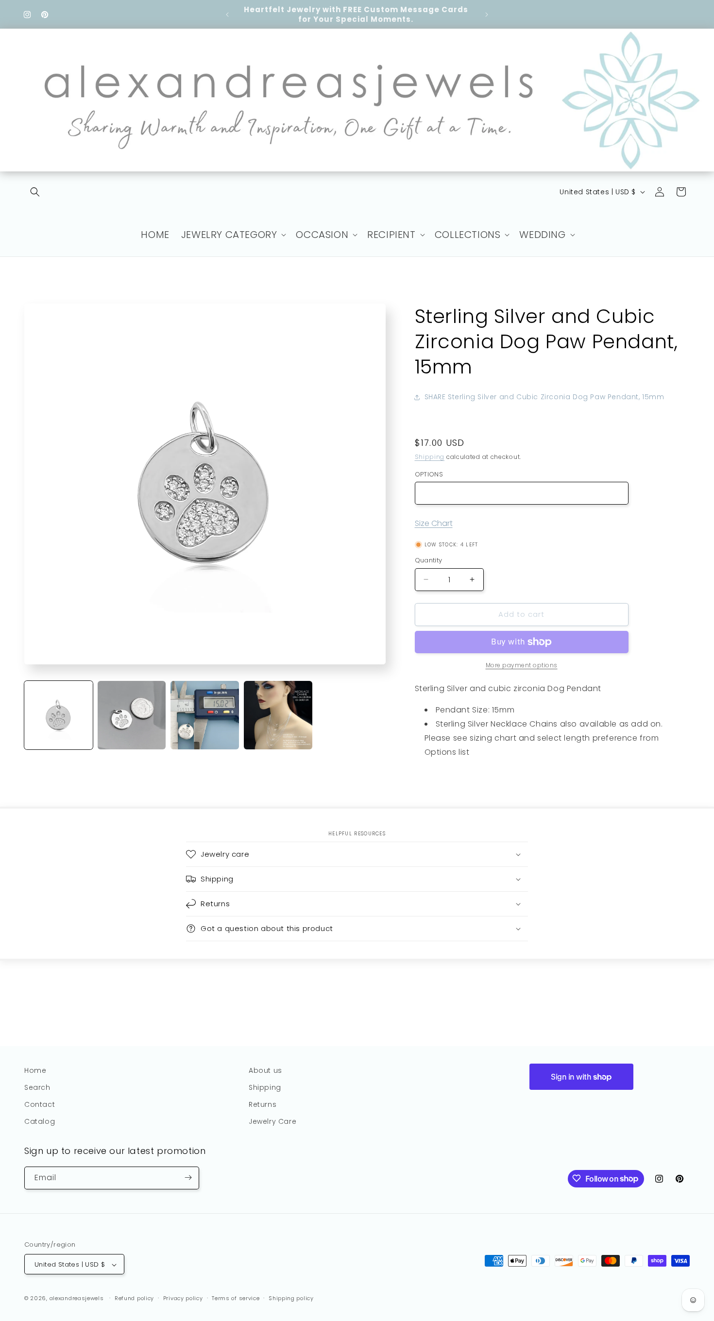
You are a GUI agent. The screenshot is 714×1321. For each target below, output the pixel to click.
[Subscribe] (188, 1177)
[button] (35, 192)
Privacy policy (183, 1298)
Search (37, 1087)
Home (35, 1070)
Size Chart (434, 523)
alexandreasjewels (77, 1299)
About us (265, 1070)
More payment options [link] (522, 665)
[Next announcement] (486, 14)
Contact (39, 1104)
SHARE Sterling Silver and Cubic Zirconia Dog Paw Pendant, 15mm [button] (544, 397)
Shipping (430, 457)
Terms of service (235, 1298)
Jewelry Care (272, 1122)
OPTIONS (429, 474)
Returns (262, 1104)
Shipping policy (291, 1298)
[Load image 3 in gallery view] (204, 715)
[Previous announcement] (227, 14)
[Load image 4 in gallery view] (278, 715)
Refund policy (134, 1298)
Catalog (39, 1122)
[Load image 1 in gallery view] (58, 715)
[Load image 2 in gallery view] (132, 715)
